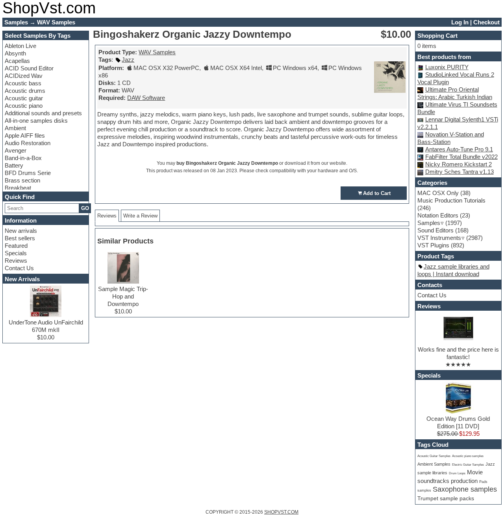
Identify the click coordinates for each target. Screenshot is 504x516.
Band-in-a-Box (23, 158)
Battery (14, 165)
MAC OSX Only (438, 193)
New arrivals (21, 230)
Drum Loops (457, 473)
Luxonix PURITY (447, 67)
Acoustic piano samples (468, 456)
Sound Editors (435, 230)
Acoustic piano (24, 105)
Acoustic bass (23, 83)
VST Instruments (439, 237)
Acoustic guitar (24, 98)
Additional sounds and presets (43, 113)
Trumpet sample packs (445, 498)
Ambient (15, 128)
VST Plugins (433, 245)
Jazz (128, 59)
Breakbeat (18, 187)
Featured (16, 245)
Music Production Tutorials (451, 200)
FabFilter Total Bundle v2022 (461, 156)
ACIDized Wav (24, 75)
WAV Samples (157, 52)
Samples (428, 222)
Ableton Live (20, 45)
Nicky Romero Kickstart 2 (458, 164)
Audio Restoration (27, 143)
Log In (460, 22)
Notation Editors (437, 215)
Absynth (15, 53)
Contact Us (19, 268)
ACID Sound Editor (29, 68)
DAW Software (146, 97)
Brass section (22, 180)
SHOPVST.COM (281, 512)
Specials (16, 253)
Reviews (16, 260)
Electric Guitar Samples (468, 464)
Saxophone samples (465, 489)
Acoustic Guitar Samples (433, 456)
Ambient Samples (433, 464)
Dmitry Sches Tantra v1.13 (459, 171)
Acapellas (17, 60)
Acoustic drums (25, 90)
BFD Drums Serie (28, 173)
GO (85, 208)
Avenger (15, 150)
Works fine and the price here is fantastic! (458, 353)
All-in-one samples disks (36, 120)
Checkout (486, 22)
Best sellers (20, 238)
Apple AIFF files (25, 135)
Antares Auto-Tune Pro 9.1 (459, 149)
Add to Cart (377, 193)
